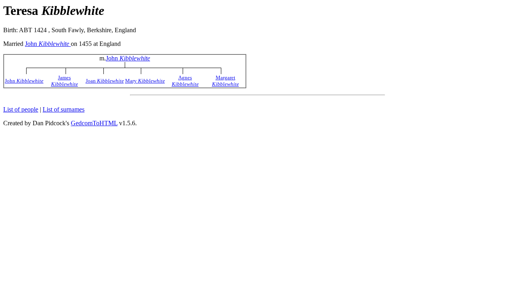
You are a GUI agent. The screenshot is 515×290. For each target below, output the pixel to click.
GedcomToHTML (94, 123)
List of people (20, 109)
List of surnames (63, 109)
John (47, 43)
